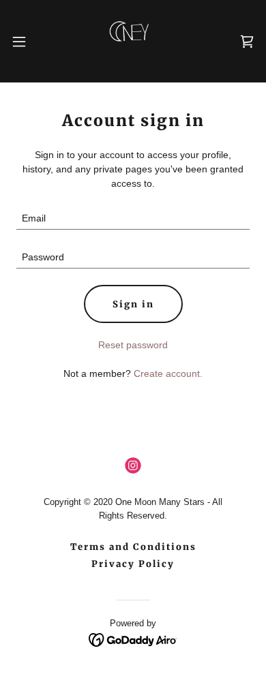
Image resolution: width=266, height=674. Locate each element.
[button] (24, 41)
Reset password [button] (133, 344)
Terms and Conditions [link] (133, 547)
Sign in (133, 304)
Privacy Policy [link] (133, 564)
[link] (133, 41)
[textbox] (133, 218)
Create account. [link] (168, 373)
